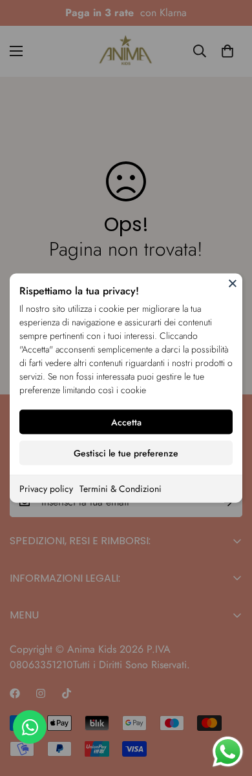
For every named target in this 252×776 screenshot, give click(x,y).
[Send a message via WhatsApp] (228, 752)
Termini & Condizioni (120, 488)
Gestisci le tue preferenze (126, 453)
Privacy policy (46, 488)
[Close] (232, 283)
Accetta (126, 422)
